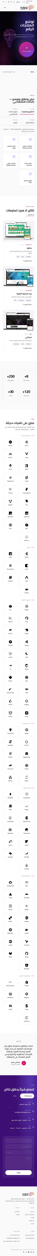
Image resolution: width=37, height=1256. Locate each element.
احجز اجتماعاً (27, 1096)
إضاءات (32, 1217)
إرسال (18, 1172)
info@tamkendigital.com (13, 1238)
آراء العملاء (31, 1220)
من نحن (32, 1211)
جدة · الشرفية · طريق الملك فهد (11, 1241)
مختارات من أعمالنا (29, 1214)
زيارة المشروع (27, 261)
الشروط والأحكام (30, 1238)
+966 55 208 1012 (29, 2)
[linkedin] (14, 2)
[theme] (23, 2)
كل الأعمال (30, 215)
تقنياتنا (18, 1214)
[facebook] (11, 2)
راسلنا (14, 1096)
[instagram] (8, 2)
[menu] (5, 8)
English (18, 2)
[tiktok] (6, 2)
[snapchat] (3, 2)
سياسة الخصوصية (29, 1235)
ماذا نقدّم (17, 1211)
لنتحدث (32, 1223)
